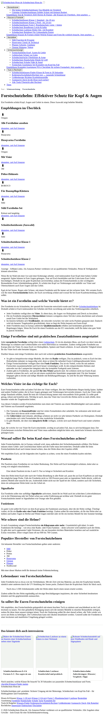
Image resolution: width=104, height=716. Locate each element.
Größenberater (64, 703)
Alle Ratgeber (93, 703)
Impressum (16, 705)
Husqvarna (11, 558)
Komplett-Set (49, 700)
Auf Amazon (13, 128)
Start (2, 89)
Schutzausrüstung (15, 50)
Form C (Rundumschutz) (58, 698)
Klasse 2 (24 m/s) (39, 698)
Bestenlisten (13, 7)
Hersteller (12, 37)
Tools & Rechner (15, 70)
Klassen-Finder (23, 703)
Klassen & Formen (15, 18)
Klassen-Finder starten (14, 684)
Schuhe (35, 700)
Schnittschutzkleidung (88, 306)
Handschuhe (26, 700)
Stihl (8, 549)
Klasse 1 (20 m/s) (24, 698)
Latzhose (73, 698)
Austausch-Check (78, 703)
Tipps (8, 85)
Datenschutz (26, 705)
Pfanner (9, 563)
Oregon (9, 561)
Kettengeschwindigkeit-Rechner (44, 703)
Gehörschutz (49, 342)
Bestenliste (82, 698)
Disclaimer (37, 705)
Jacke (41, 700)
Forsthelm (16, 700)
